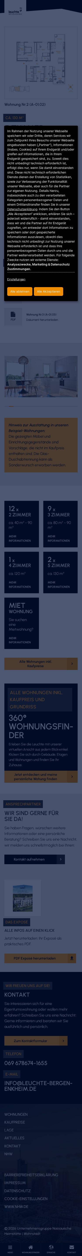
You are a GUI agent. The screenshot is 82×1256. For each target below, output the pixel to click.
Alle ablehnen (19, 291)
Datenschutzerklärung (22, 209)
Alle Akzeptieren (48, 291)
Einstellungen (16, 279)
